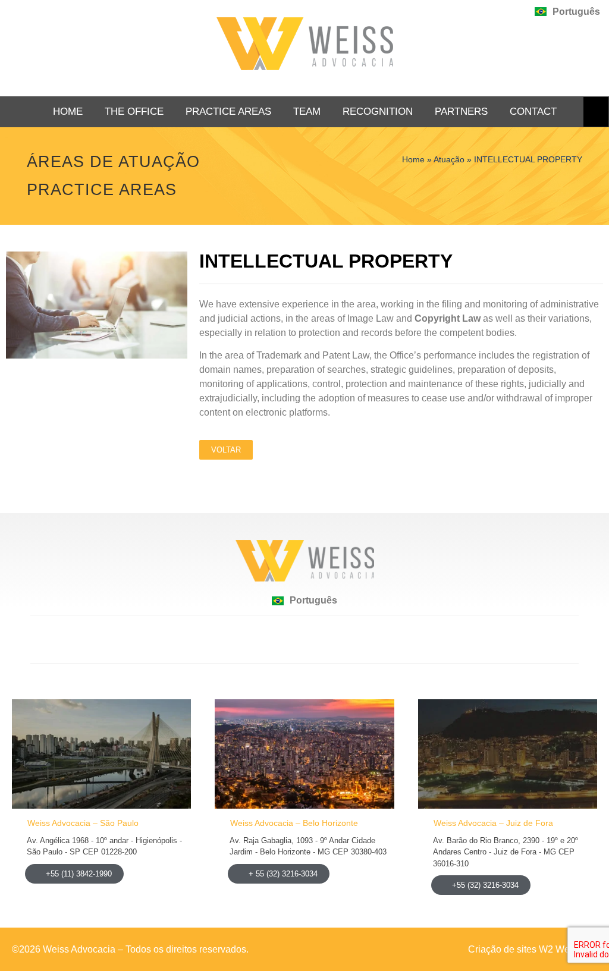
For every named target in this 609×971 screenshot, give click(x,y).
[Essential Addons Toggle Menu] (595, 112)
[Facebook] (304, 639)
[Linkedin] (275, 639)
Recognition (378, 111)
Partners (461, 111)
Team (307, 111)
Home (68, 111)
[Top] (304, 949)
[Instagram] (334, 639)
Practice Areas (228, 111)
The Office (134, 111)
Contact (533, 111)
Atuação (449, 159)
